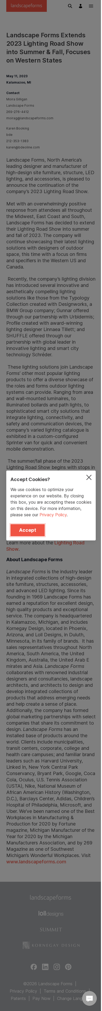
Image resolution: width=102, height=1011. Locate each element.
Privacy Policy (53, 514)
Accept (27, 530)
